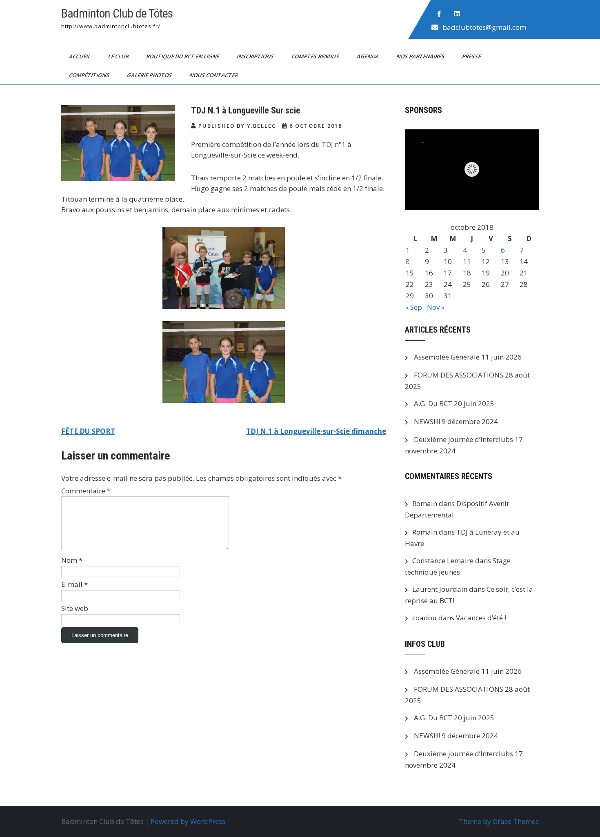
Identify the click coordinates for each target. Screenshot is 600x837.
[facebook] (439, 14)
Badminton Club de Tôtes (117, 13)
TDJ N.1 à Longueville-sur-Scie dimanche (316, 431)
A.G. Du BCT (433, 403)
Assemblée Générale (447, 357)
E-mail (74, 584)
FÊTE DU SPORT (88, 431)
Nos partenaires (421, 56)
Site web (74, 608)
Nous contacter (214, 75)
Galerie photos (150, 75)
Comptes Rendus (316, 56)
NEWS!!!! (427, 421)
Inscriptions (256, 56)
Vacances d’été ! (481, 617)
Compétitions (89, 75)
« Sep (413, 307)
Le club (119, 56)
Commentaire (86, 490)
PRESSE (472, 56)
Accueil (80, 56)
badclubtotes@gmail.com (484, 27)
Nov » (435, 307)
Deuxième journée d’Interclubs (463, 439)
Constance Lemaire (442, 560)
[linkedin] (457, 14)
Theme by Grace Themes (499, 821)
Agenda (368, 56)
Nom (71, 560)
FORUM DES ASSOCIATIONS (458, 375)
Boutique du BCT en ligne (183, 56)
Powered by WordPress (188, 821)
